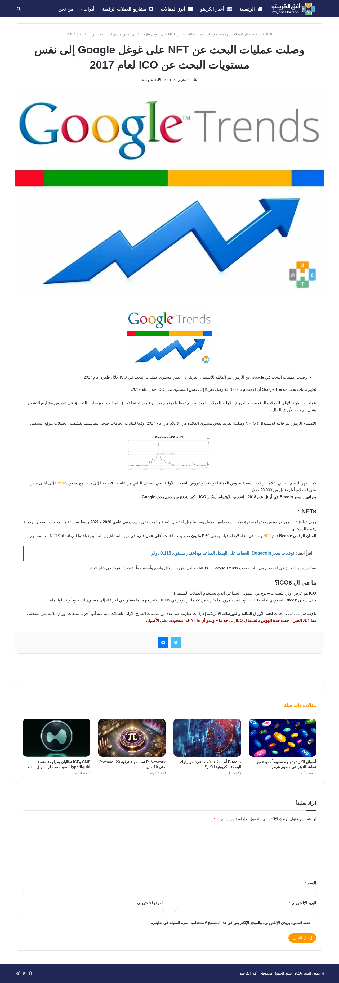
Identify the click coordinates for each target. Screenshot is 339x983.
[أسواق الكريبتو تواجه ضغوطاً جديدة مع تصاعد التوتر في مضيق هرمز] (282, 738)
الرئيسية (247, 9)
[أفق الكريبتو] (293, 9)
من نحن (65, 9)
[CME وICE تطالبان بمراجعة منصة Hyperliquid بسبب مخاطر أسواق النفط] (56, 738)
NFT (267, 535)
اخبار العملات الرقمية (235, 34)
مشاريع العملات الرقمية (125, 9)
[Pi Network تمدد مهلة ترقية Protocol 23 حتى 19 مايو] (132, 738)
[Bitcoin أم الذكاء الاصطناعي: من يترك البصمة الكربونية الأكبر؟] (207, 738)
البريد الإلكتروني (302, 903)
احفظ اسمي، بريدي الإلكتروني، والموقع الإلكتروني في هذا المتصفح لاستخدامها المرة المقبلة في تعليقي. (231, 923)
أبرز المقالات (173, 9)
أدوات (89, 9)
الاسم (310, 883)
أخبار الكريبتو (213, 9)
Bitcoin (61, 483)
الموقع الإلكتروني (150, 903)
